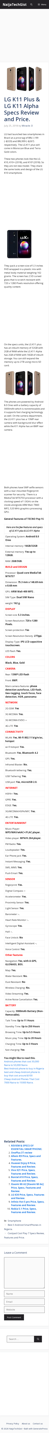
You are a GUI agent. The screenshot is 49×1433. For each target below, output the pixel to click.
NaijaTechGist (15, 4)
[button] (31, 4)
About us (26, 1423)
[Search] (38, 1339)
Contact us (38, 1423)
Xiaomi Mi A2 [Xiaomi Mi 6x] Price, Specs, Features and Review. (27, 1188)
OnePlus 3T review (21, 1152)
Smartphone (14, 1220)
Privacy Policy (12, 1423)
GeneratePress (40, 1428)
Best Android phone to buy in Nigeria (24, 1068)
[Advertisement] (24, 36)
